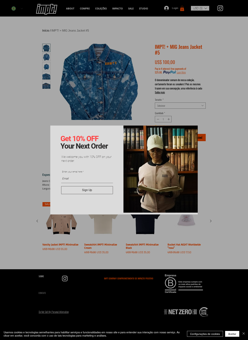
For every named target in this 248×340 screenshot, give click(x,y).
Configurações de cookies (205, 334)
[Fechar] (243, 334)
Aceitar (232, 334)
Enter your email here (72, 172)
